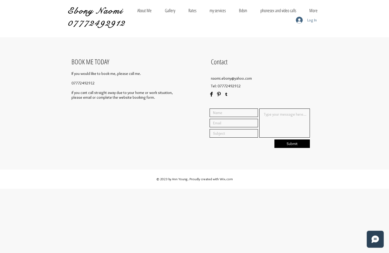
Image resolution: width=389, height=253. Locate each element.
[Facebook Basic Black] (211, 94)
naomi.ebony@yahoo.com (231, 78)
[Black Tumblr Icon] (226, 94)
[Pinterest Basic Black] (218, 94)
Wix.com (226, 179)
